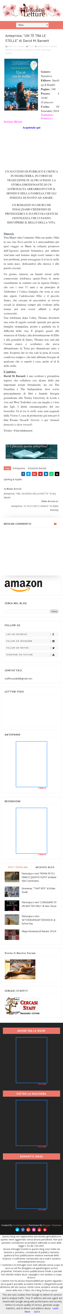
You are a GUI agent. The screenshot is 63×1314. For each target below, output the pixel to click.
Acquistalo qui (31, 127)
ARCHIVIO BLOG (45, 867)
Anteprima (42, 46)
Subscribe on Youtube (19, 655)
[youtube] (39, 1230)
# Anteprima (19, 468)
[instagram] (34, 1230)
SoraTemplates (20, 1225)
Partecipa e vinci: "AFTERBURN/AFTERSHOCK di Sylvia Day (38, 920)
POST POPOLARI (18, 867)
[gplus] (28, 1230)
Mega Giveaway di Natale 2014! (39, 931)
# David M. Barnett (37, 468)
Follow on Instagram (19, 641)
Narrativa (18, 49)
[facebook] (23, 1230)
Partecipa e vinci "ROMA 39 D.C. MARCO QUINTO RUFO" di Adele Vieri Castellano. (39, 877)
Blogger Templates (52, 1225)
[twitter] (17, 1230)
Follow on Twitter (17, 648)
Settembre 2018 (32, 49)
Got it (37, 1311)
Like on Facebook (16, 634)
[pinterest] (45, 1230)
